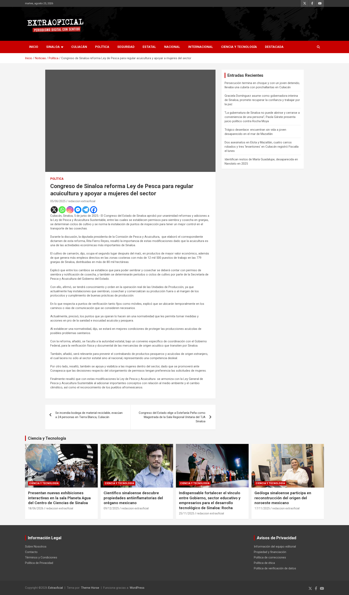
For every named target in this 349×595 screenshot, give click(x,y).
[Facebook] (93, 209)
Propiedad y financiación (270, 552)
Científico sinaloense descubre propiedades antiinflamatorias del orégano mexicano (133, 498)
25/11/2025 (186, 513)
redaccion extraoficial (81, 201)
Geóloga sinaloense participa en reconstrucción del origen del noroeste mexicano (282, 498)
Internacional (200, 47)
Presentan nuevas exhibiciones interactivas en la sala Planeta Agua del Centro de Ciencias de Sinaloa (59, 498)
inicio (33, 47)
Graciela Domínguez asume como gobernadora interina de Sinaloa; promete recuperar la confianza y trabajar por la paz (262, 100)
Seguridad (126, 47)
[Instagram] (70, 209)
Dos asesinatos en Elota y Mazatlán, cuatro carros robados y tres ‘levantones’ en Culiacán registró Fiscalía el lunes (262, 147)
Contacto (31, 552)
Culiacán (79, 47)
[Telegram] (85, 209)
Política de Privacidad (39, 563)
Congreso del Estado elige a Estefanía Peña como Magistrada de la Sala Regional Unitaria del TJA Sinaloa (172, 417)
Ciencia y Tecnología (239, 47)
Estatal (149, 47)
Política (102, 47)
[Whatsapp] (62, 209)
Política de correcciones (270, 557)
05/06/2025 (58, 201)
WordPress (137, 588)
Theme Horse (90, 588)
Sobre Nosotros (35, 546)
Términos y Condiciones (41, 557)
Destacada (274, 47)
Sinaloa (53, 47)
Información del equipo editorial (275, 546)
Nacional (172, 47)
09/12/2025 (111, 508)
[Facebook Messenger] (77, 209)
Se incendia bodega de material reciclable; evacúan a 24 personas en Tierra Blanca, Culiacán (89, 415)
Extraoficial (55, 588)
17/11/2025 (262, 508)
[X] (54, 209)
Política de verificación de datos (275, 568)
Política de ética (264, 563)
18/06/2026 (35, 508)
